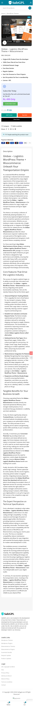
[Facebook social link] (6, 129)
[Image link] (7, 614)
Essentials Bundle (6, 652)
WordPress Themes (13, 13)
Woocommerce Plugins (8, 649)
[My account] (31, 2)
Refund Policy (5, 679)
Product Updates (6, 658)
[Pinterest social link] (11, 129)
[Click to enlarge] (5, 43)
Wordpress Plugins (6, 643)
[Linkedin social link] (13, 129)
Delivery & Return (6, 676)
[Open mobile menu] (2, 2)
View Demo (16, 119)
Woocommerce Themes (8, 646)
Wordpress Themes (7, 640)
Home (3, 13)
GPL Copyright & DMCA (8, 667)
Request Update (6, 655)
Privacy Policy (5, 673)
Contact (3, 685)
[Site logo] (16, 2)
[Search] (29, 7)
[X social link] (8, 129)
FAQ (2, 670)
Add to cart (9, 115)
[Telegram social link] (15, 129)
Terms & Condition (6, 682)
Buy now (24, 115)
